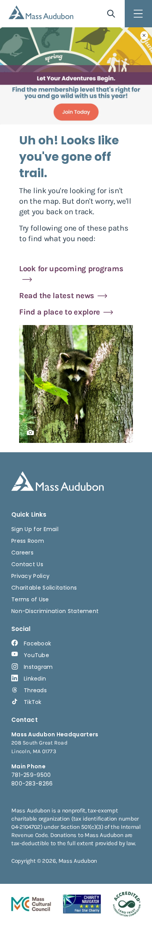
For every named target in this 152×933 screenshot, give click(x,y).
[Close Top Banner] (144, 35)
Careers (22, 552)
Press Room (27, 541)
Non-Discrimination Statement (55, 611)
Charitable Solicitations (44, 588)
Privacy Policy (30, 576)
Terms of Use (30, 599)
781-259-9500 (31, 775)
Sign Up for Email (34, 529)
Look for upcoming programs (71, 268)
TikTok (33, 702)
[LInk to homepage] (41, 12)
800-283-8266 (32, 783)
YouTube (36, 655)
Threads (35, 690)
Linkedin (35, 678)
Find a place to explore (59, 311)
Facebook (37, 643)
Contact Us (27, 564)
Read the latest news (56, 295)
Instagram (38, 667)
